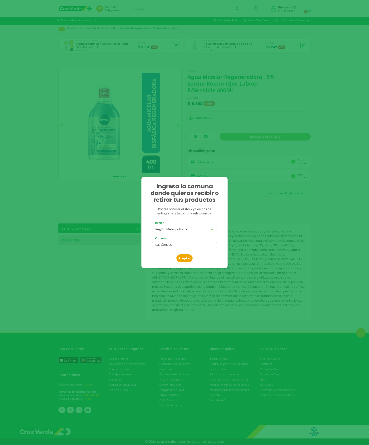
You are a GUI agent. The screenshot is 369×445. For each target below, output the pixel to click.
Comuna (160, 238)
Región (159, 223)
